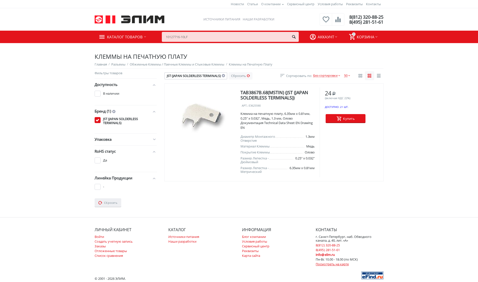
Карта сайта (251, 255)
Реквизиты (354, 4)
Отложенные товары (111, 251)
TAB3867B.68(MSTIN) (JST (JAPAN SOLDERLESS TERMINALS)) (274, 95)
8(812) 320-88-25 (366, 16)
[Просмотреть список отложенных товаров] (326, 22)
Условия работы (330, 4)
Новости (237, 4)
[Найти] (294, 37)
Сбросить (238, 75)
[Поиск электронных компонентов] (372, 275)
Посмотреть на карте (332, 264)
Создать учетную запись (114, 241)
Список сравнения (109, 255)
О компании (270, 4)
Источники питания (221, 19)
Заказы (100, 246)
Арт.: (245, 105)
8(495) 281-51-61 (366, 21)
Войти (99, 236)
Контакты (373, 4)
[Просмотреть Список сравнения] (338, 22)
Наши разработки (258, 19)
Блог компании (254, 236)
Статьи (252, 4)
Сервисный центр (300, 4)
